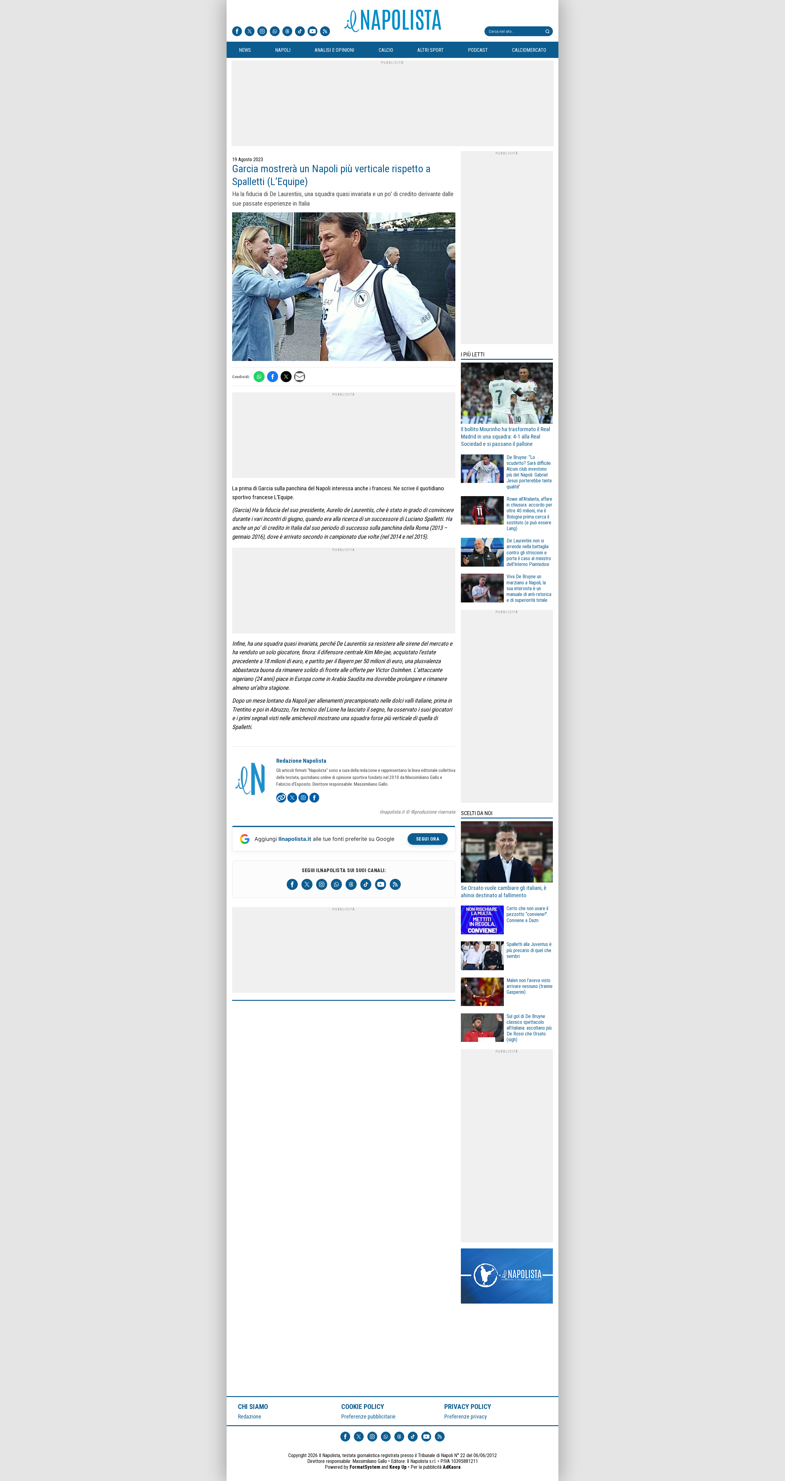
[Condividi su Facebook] (272, 376)
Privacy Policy (468, 1407)
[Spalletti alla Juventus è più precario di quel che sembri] (482, 956)
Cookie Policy (363, 1407)
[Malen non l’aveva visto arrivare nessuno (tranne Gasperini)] (482, 993)
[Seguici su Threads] (287, 31)
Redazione (249, 1416)
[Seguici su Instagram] (262, 31)
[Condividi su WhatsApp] (259, 376)
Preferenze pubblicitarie (368, 1416)
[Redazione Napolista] (250, 779)
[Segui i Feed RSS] (325, 31)
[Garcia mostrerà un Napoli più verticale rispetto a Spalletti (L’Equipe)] (343, 287)
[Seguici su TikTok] (300, 31)
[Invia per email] (299, 376)
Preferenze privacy (465, 1416)
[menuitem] (245, 50)
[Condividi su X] (286, 376)
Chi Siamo (253, 1407)
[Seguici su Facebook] (237, 31)
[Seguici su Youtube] (312, 31)
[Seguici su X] (250, 31)
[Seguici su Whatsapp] (275, 31)
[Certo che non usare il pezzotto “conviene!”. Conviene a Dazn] (482, 921)
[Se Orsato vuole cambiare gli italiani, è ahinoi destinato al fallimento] (507, 852)
